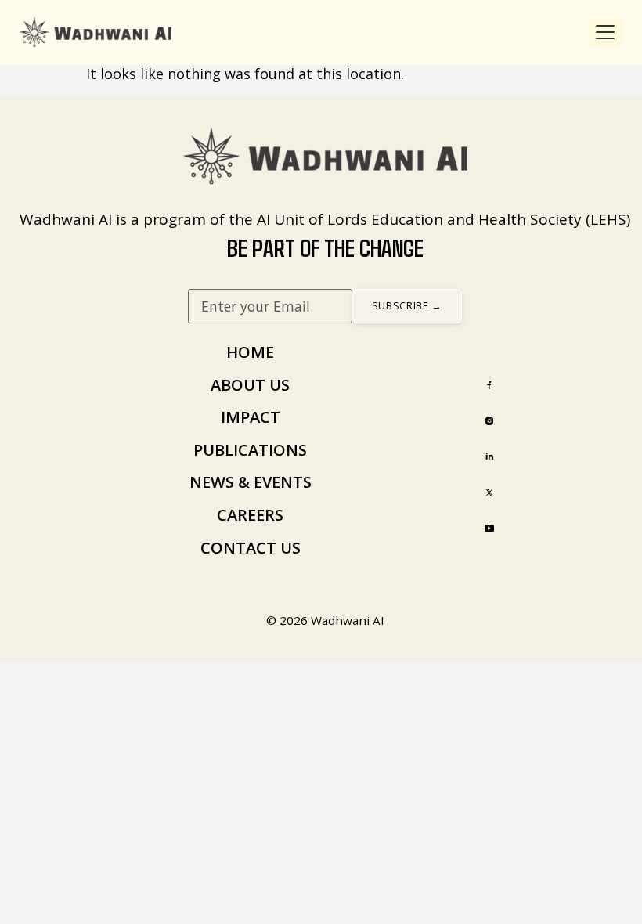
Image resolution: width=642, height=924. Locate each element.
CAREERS (250, 514)
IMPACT (250, 417)
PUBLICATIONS (250, 449)
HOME (250, 352)
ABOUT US (250, 384)
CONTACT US (250, 547)
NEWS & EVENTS (250, 482)
